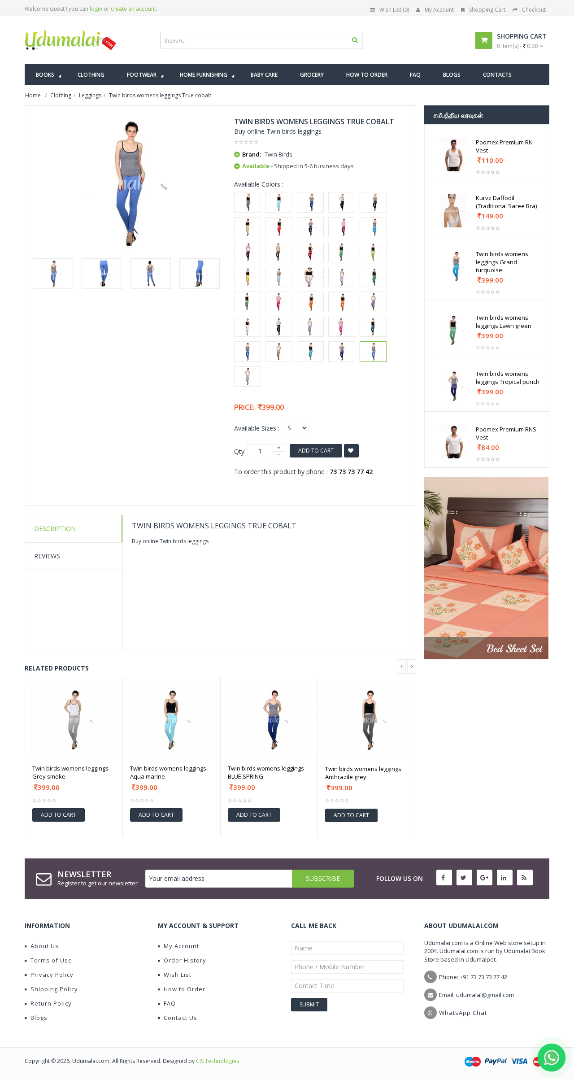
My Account (439, 9)
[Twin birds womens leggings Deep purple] (310, 227)
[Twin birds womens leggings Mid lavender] (341, 277)
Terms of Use (51, 960)
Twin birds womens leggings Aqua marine (168, 772)
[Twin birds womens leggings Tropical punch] (341, 351)
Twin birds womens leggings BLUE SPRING (266, 772)
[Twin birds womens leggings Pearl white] (247, 327)
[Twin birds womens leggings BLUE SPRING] (310, 202)
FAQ (170, 1003)
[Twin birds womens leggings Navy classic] (278, 327)
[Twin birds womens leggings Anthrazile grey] (247, 202)
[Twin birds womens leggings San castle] (278, 351)
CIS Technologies (217, 1061)
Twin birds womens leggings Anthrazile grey (363, 773)
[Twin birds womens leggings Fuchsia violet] (341, 227)
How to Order (184, 989)
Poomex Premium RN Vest (504, 146)
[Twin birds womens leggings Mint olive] (247, 302)
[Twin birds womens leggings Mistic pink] (278, 302)
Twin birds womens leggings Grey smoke (70, 772)
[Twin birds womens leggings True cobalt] (53, 273)
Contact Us (180, 1018)
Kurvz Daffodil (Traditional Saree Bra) (506, 202)
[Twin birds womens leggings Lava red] (310, 252)
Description (55, 528)
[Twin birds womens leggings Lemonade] (373, 252)
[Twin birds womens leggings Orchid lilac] (373, 302)
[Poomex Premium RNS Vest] (453, 441)
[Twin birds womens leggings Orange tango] (310, 302)
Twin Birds (278, 154)
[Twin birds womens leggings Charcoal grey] (373, 202)
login (96, 9)
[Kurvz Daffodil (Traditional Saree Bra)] (453, 210)
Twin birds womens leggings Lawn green (503, 322)
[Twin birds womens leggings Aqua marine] (278, 202)
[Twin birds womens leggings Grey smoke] (247, 376)
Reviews (47, 556)
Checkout (534, 9)
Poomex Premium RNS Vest (506, 433)
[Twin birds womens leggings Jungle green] (278, 252)
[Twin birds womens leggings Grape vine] (247, 252)
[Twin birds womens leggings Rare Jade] (373, 327)
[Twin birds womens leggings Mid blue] (278, 277)
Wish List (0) (394, 9)
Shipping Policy (54, 989)
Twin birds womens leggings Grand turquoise (502, 262)
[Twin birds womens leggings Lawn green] (341, 252)
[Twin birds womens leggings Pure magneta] (341, 327)
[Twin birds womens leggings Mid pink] (310, 277)
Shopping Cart (487, 9)
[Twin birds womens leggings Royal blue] (247, 351)
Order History (185, 960)
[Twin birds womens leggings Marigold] (247, 277)
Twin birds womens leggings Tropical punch (507, 378)
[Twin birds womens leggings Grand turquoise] (373, 227)
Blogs (39, 1018)
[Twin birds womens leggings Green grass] (373, 277)
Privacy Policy (52, 975)
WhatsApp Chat (463, 1013)
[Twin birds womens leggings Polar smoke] (310, 327)
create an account (133, 9)
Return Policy (51, 1003)
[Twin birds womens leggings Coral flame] (278, 227)
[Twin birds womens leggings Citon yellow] (247, 227)
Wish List (177, 975)
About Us (44, 946)
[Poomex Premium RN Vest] (453, 154)
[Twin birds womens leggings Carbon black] (341, 202)
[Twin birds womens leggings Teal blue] (310, 351)
